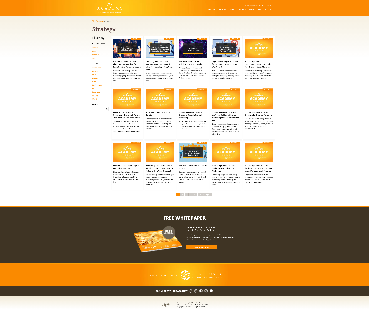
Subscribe (212, 9)
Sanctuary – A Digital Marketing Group (190, 303)
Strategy (95, 95)
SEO (93, 89)
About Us (262, 9)
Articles (222, 9)
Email (94, 75)
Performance (97, 85)
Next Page (204, 194)
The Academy (98, 21)
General (95, 78)
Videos (252, 9)
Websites (95, 99)
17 (195, 194)
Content (95, 71)
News (232, 9)
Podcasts (242, 9)
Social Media (96, 92)
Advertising (96, 68)
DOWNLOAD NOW (201, 247)
